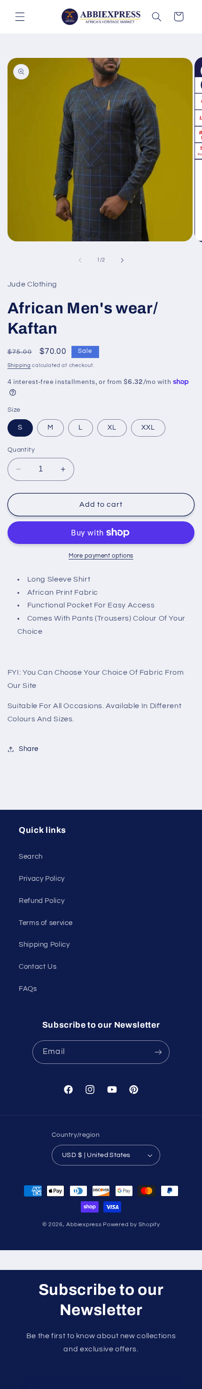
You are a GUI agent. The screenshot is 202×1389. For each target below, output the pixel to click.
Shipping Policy (44, 944)
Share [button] (29, 748)
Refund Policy (41, 900)
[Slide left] (80, 260)
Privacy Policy (42, 878)
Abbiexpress (83, 1224)
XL (112, 427)
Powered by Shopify (131, 1224)
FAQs (28, 988)
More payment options (101, 556)
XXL (148, 427)
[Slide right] (122, 260)
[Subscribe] (158, 1051)
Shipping (19, 365)
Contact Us (37, 966)
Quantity (21, 450)
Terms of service (46, 922)
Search (31, 856)
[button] (20, 16)
